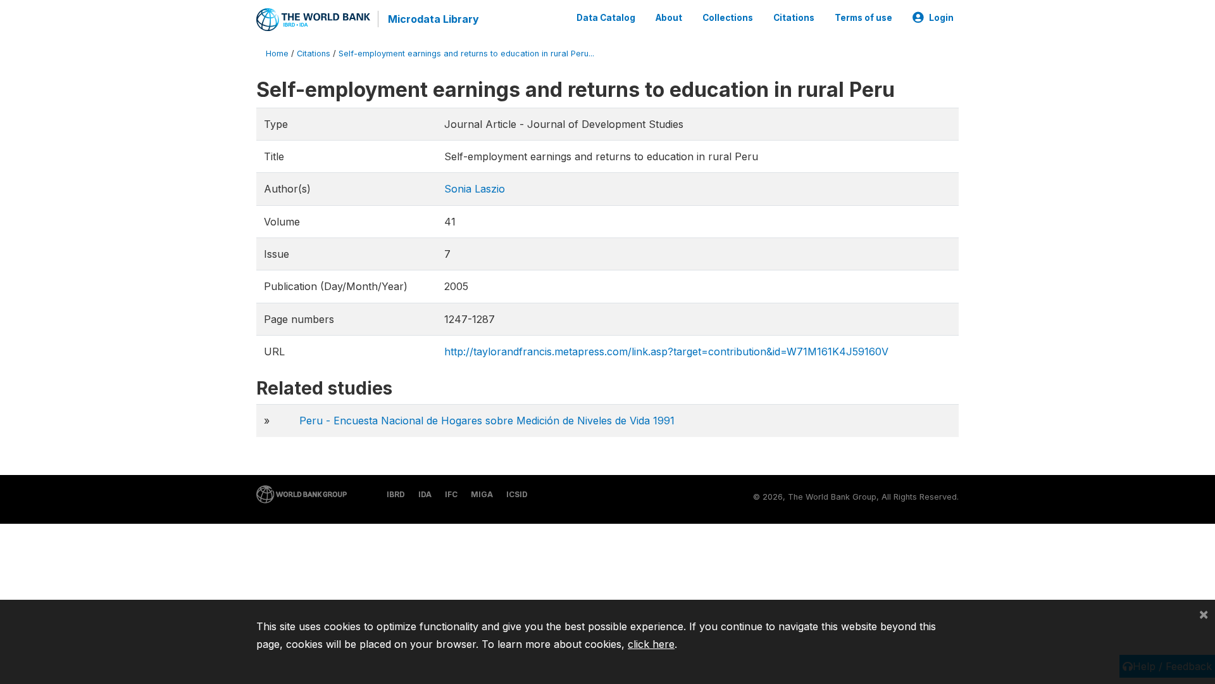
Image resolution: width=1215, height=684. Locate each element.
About (669, 18)
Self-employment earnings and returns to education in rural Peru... (466, 53)
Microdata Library (433, 19)
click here (651, 644)
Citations (793, 18)
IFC (451, 494)
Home (277, 53)
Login (941, 18)
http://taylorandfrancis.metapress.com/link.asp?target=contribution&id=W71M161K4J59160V (666, 351)
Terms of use (863, 18)
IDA (425, 494)
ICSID (517, 494)
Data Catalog (605, 18)
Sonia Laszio (474, 188)
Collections (727, 18)
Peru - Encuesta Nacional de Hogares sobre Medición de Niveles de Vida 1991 (487, 420)
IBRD (396, 494)
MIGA (482, 494)
